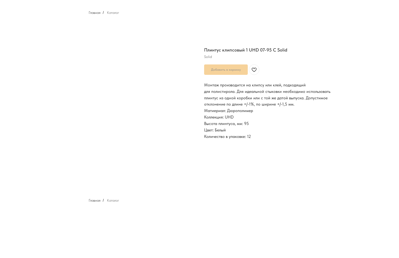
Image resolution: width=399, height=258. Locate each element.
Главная (94, 12)
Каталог (113, 12)
